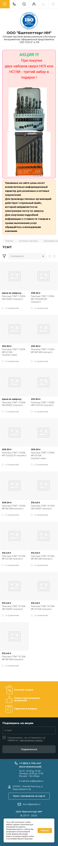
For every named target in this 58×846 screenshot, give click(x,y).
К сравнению (12, 308)
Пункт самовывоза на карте (29, 796)
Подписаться (29, 749)
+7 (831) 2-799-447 (30, 763)
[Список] (55, 256)
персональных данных (31, 740)
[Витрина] (49, 256)
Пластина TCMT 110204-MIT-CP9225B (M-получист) (43, 299)
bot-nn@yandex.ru (31, 804)
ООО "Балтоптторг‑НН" (29, 33)
